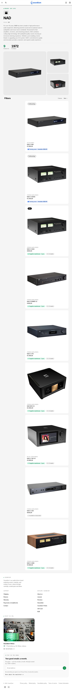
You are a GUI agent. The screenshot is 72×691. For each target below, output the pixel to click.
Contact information (63, 683)
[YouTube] (8, 687)
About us (39, 594)
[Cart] (70, 3)
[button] (66, 98)
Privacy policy (23, 683)
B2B (38, 611)
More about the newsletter (13, 674)
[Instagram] (5, 687)
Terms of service (52, 683)
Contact (6, 605)
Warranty (6, 600)
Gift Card (40, 608)
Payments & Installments (11, 603)
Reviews (39, 600)
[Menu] (2, 3)
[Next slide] (63, 122)
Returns (6, 597)
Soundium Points (42, 605)
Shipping (6, 594)
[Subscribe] (64, 668)
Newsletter (40, 603)
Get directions (8, 648)
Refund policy (32, 683)
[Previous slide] (30, 122)
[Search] (6, 3)
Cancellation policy (42, 683)
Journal (39, 597)
